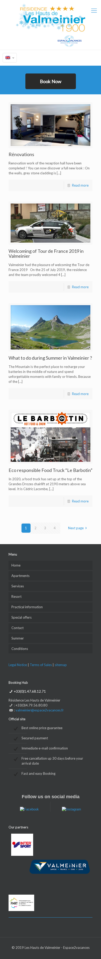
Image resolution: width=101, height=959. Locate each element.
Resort (16, 596)
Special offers (21, 617)
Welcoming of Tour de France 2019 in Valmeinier (46, 253)
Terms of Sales (41, 665)
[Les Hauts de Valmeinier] (50, 25)
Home (15, 565)
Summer (17, 638)
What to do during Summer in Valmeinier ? (50, 358)
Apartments (20, 576)
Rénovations (21, 154)
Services (17, 586)
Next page (76, 528)
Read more (80, 185)
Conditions (19, 649)
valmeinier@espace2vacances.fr (40, 710)
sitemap (61, 665)
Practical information (27, 607)
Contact (17, 628)
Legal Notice (18, 665)
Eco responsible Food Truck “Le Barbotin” (50, 470)
